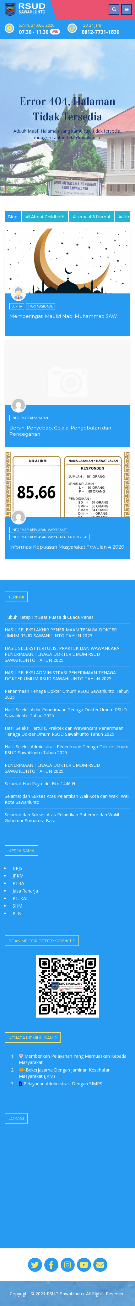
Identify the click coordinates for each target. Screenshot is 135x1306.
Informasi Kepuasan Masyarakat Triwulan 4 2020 (66, 547)
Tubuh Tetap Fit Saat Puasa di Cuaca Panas (49, 617)
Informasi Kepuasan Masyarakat (39, 530)
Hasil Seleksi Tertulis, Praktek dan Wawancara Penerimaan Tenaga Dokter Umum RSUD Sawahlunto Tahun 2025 (64, 731)
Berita (17, 306)
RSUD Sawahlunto (65, 1294)
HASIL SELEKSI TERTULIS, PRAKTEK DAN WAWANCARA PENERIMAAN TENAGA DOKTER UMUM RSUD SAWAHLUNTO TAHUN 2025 (62, 654)
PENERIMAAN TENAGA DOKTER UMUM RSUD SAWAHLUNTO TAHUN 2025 (52, 768)
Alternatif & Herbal (91, 216)
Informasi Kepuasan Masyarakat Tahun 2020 (49, 537)
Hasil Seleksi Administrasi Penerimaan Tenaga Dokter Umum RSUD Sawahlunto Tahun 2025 (66, 750)
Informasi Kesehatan (30, 418)
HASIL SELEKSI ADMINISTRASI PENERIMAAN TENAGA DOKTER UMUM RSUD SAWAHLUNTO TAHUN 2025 (60, 676)
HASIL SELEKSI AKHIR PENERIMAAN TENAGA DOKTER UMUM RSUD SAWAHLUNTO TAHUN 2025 (61, 633)
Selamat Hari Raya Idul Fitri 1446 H (40, 784)
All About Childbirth (44, 216)
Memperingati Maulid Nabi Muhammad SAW (63, 316)
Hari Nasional (40, 306)
